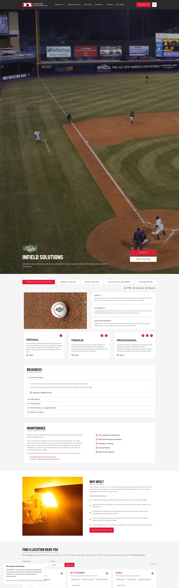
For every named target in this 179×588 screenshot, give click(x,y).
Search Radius (26, 561)
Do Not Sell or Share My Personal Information (24, 580)
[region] (24, 573)
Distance (52, 561)
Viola (118, 572)
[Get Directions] (62, 573)
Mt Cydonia (77, 572)
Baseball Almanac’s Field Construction (43, 457)
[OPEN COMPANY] (103, 5)
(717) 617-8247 (73, 387)
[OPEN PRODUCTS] (64, 5)
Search (69, 565)
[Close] (43, 565)
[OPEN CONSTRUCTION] (80, 5)
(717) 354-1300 (86, 387)
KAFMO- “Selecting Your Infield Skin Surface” (45, 459)
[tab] (38, 282)
